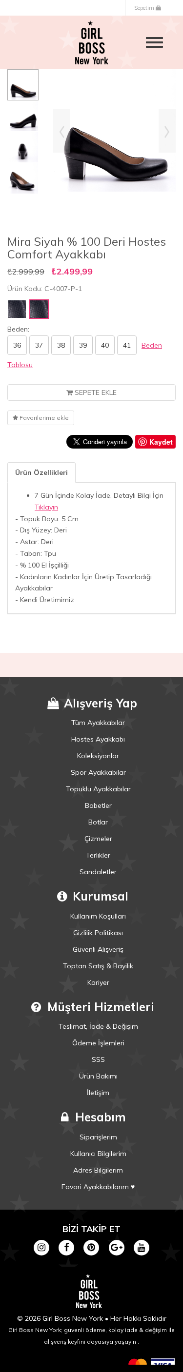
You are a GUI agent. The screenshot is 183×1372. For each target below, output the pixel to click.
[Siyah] (17, 309)
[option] (23, 84)
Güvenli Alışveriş (98, 949)
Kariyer (98, 982)
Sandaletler (98, 871)
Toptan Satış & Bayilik (98, 965)
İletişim (98, 1092)
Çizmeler (98, 838)
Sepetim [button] (145, 7)
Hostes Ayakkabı (98, 739)
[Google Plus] (116, 1246)
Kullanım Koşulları (98, 916)
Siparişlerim (98, 1137)
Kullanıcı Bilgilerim (98, 1153)
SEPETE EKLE (95, 392)
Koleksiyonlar (98, 755)
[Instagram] (41, 1246)
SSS (98, 1059)
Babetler (98, 805)
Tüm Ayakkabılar (98, 722)
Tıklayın (46, 507)
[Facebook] (67, 1246)
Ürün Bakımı (98, 1076)
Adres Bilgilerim (98, 1170)
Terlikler (98, 855)
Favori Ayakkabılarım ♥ (98, 1186)
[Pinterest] (91, 1246)
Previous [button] (61, 131)
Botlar (98, 822)
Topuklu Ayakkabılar (98, 788)
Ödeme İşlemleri (98, 1043)
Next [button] (167, 131)
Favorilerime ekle (43, 417)
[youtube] (141, 1246)
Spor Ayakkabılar (98, 772)
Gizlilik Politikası (98, 932)
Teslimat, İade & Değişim (98, 1026)
